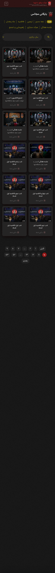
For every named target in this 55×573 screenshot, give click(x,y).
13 (27, 254)
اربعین (29, 21)
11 (38, 254)
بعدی (25, 260)
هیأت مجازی (32, 27)
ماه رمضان (10, 21)
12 (33, 254)
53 (7, 254)
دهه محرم (39, 21)
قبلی (42, 248)
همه (49, 21)
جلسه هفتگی (46, 27)
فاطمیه (21, 21)
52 (14, 254)
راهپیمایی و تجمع (16, 27)
